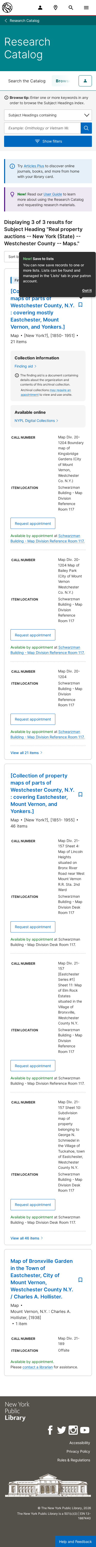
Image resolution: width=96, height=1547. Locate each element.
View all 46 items (24, 1238)
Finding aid (24, 366)
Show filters (52, 141)
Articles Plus (34, 166)
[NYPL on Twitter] (62, 1431)
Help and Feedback (75, 1541)
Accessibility (79, 1443)
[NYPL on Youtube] (85, 1431)
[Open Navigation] (86, 7)
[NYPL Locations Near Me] (55, 7)
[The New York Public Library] (7, 8)
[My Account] (40, 7)
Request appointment (33, 523)
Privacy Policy (78, 1451)
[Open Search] (71, 7)
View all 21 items (24, 752)
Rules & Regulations (73, 1460)
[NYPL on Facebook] (51, 1431)
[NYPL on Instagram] (74, 1431)
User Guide (53, 194)
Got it (87, 290)
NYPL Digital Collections (35, 420)
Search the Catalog (27, 80)
